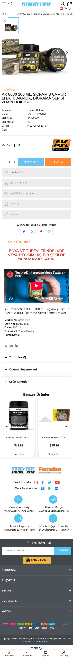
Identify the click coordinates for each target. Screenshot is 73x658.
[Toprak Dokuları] (15, 14)
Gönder (63, 551)
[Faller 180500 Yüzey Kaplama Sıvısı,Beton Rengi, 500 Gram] (54, 415)
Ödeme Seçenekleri (23, 369)
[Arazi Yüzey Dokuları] (12, 14)
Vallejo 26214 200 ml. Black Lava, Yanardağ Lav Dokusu (18, 439)
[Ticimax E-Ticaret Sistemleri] (37, 648)
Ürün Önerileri (19, 381)
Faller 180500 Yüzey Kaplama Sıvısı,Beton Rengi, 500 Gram (54, 439)
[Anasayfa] (5, 14)
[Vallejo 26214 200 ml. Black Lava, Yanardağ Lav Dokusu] (18, 415)
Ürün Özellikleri (19, 242)
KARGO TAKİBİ (39, 560)
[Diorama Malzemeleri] (9, 14)
